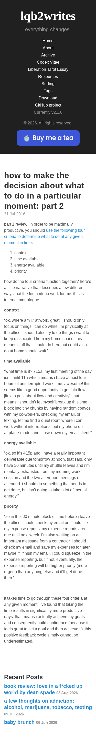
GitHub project (48, 105)
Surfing (48, 84)
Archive (48, 55)
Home (48, 41)
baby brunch (30, 722)
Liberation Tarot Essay (48, 69)
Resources (48, 76)
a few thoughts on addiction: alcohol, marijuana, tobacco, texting (48, 707)
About (48, 48)
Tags (48, 91)
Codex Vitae (48, 62)
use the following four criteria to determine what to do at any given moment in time (44, 236)
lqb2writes (48, 15)
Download (48, 98)
